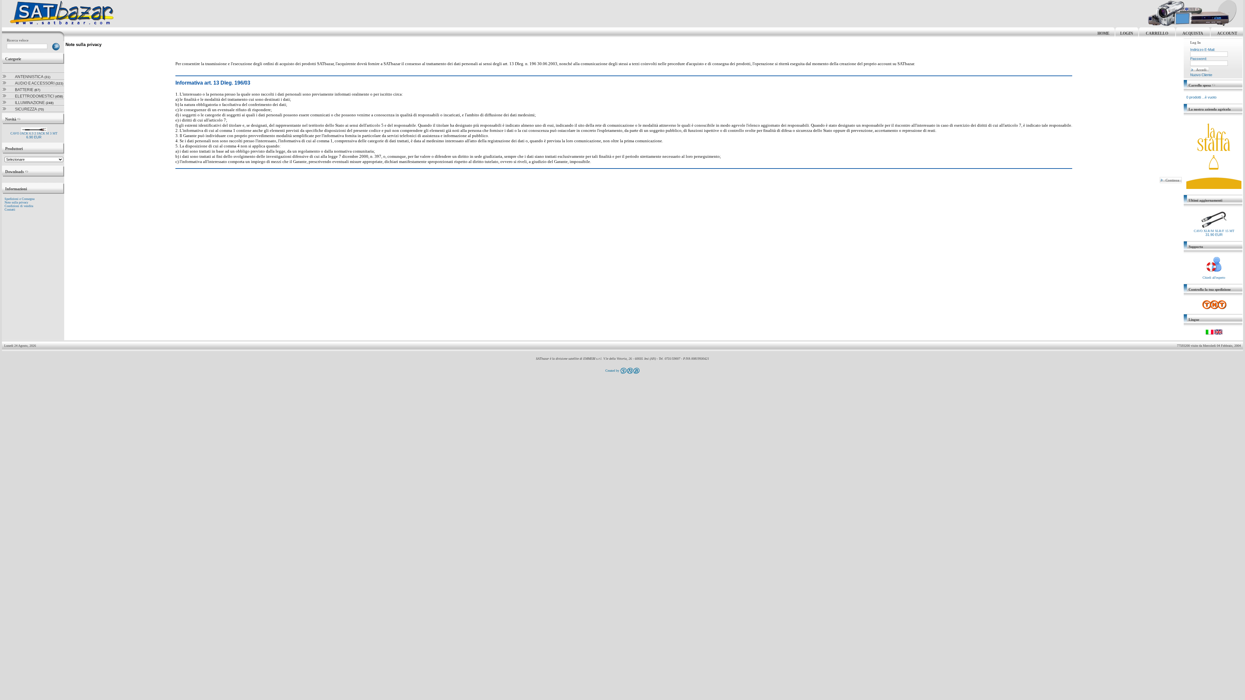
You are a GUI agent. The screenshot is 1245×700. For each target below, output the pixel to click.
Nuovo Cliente (1201, 75)
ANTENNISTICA (29, 77)
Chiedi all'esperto (1214, 277)
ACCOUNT (1227, 33)
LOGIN (1126, 33)
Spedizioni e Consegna (19, 199)
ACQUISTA (1192, 33)
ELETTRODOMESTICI (34, 96)
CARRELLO (1157, 33)
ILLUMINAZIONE (30, 102)
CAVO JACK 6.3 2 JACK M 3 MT (33, 133)
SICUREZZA (26, 109)
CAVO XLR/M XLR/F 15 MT (1214, 231)
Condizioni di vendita (19, 206)
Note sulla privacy (16, 202)
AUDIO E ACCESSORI (34, 83)
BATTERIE (24, 90)
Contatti (10, 209)
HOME (1103, 33)
